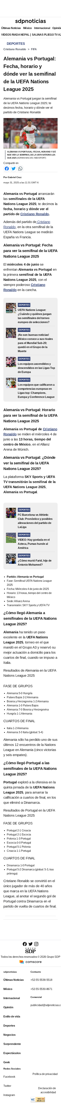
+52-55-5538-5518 (41, 979)
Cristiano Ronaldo (14, 49)
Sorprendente (12, 1044)
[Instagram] (36, 944)
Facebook (9, 1076)
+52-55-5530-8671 (41, 989)
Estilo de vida (11, 1016)
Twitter (7, 1085)
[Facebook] (6, 168)
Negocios (9, 1034)
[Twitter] (13, 168)
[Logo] (30, 21)
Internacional (42, 28)
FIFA (34, 49)
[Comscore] (30, 961)
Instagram (9, 1095)
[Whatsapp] (20, 168)
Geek (6, 1062)
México (27, 28)
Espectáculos (12, 1053)
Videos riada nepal (15, 34)
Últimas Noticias (11, 28)
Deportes (9, 1025)
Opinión (8, 1007)
